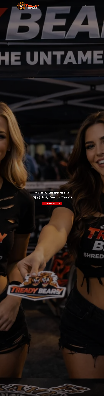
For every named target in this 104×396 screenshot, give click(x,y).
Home (45, 6)
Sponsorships (77, 6)
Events (66, 6)
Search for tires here (52, 203)
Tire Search (54, 6)
